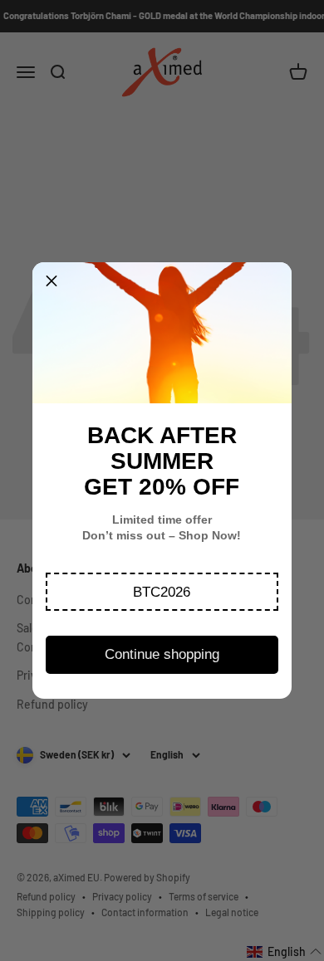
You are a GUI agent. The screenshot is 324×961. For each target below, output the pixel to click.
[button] (162, 592)
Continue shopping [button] (162, 654)
